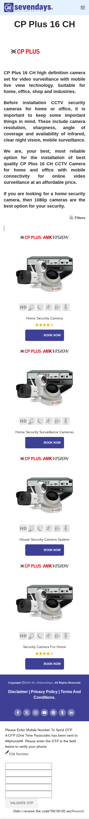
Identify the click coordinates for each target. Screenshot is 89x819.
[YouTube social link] (44, 712)
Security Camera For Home (44, 647)
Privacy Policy (44, 692)
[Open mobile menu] (83, 7)
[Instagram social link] (35, 712)
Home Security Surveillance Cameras (44, 432)
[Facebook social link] (18, 712)
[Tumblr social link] (62, 712)
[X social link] (26, 712)
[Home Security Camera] (44, 273)
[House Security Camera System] (44, 494)
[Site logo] (28, 7)
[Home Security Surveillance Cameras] (44, 387)
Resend (78, 811)
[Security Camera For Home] (44, 601)
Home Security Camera (44, 318)
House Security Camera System (44, 539)
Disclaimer (18, 692)
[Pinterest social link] (53, 712)
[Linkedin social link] (71, 712)
